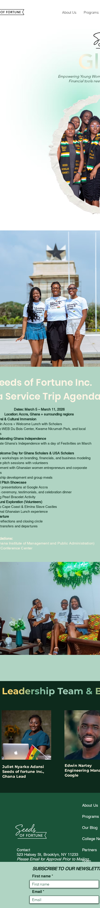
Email (37, 892)
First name (41, 876)
